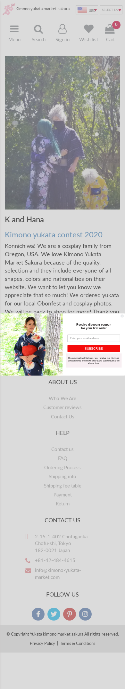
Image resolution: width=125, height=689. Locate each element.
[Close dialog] (122, 316)
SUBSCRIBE (94, 348)
